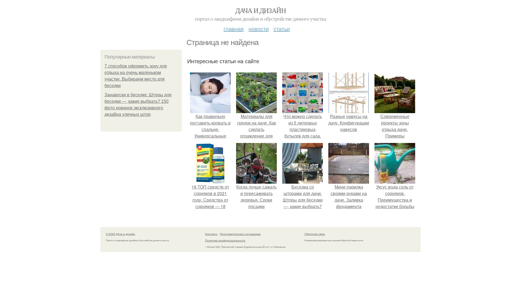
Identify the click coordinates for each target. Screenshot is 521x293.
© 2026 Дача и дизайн (120, 234)
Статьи (282, 29)
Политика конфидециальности (225, 240)
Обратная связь (314, 234)
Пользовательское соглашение (240, 234)
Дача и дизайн (260, 10)
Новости (259, 29)
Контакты (211, 234)
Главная (234, 29)
